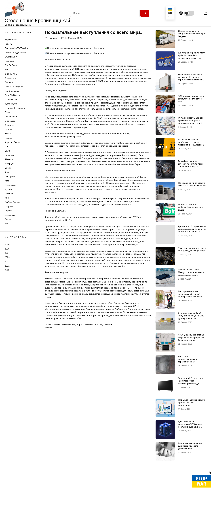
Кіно (7, 197)
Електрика (10, 176)
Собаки (8, 168)
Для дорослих (12, 91)
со (101, 324)
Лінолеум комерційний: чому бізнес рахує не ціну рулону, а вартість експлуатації (191, 317)
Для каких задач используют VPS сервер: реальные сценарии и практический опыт (190, 425)
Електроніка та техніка (16, 48)
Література (10, 185)
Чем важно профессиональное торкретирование (188, 359)
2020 (7, 270)
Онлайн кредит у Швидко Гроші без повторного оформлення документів (190, 120)
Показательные (91, 324)
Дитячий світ (11, 99)
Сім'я (7, 151)
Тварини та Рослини (15, 108)
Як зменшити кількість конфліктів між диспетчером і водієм (192, 34)
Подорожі (9, 155)
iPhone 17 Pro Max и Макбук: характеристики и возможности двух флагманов (191, 273)
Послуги (9, 82)
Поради (8, 210)
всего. (58, 324)
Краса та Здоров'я (14, 86)
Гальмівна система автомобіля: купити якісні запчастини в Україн (190, 164)
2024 (7, 253)
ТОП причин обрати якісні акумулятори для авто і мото (191, 99)
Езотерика (10, 215)
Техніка (8, 138)
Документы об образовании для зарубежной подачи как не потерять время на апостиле (192, 230)
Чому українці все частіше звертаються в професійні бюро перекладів (191, 337)
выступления (68, 324)
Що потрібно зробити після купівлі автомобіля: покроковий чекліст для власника (191, 56)
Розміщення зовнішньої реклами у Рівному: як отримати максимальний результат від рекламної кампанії (190, 79)
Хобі (7, 69)
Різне (7, 112)
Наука (8, 133)
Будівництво (11, 103)
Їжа (6, 223)
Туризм (8, 129)
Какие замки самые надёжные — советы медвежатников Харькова (191, 142)
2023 (7, 257)
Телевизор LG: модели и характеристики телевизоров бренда (190, 381)
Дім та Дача (11, 65)
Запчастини (10, 78)
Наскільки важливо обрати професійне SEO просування (191, 402)
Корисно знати (12, 142)
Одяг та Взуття (12, 95)
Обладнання (11, 56)
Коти (7, 172)
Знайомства (11, 74)
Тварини (9, 206)
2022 (7, 261)
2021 (7, 266)
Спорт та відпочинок (15, 52)
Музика (8, 189)
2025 (7, 248)
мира (79, 324)
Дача (7, 146)
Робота (8, 44)
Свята (8, 219)
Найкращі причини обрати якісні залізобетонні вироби (192, 184)
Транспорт (10, 61)
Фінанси (9, 159)
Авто (7, 180)
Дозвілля (9, 193)
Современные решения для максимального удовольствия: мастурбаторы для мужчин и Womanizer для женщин (191, 448)
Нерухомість (11, 39)
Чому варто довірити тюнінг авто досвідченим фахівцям (192, 249)
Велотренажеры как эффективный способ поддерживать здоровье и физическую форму (191, 295)
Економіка (10, 121)
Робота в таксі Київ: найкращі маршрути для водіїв (190, 207)
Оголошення (11, 116)
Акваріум (9, 163)
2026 (7, 244)
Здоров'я (9, 125)
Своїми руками (12, 202)
